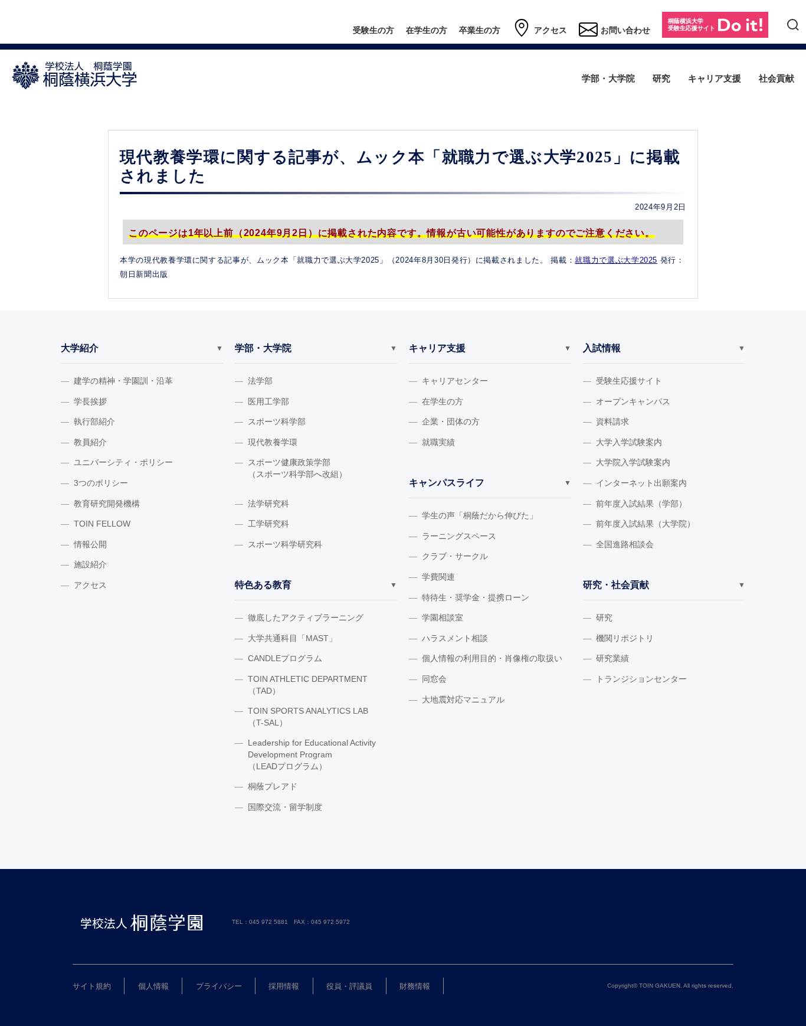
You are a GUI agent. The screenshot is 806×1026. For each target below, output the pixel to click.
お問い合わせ (625, 30)
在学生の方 (426, 30)
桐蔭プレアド (272, 786)
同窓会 (434, 679)
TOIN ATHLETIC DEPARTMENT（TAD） (308, 684)
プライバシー (219, 986)
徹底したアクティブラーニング (305, 617)
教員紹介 (90, 442)
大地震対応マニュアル (463, 699)
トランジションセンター (641, 679)
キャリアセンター (455, 380)
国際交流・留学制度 (285, 807)
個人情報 (153, 986)
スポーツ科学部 (277, 421)
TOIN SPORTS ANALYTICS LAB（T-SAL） (308, 716)
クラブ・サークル (455, 556)
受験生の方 (373, 30)
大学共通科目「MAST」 (292, 638)
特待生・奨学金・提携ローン (475, 597)
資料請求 (612, 421)
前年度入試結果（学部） (641, 503)
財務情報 (414, 986)
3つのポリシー (101, 483)
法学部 (260, 380)
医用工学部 (268, 401)
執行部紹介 (94, 421)
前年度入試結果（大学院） (645, 523)
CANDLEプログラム (285, 658)
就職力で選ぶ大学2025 (616, 260)
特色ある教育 (263, 585)
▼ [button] (219, 348)
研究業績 (612, 658)
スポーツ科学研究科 (285, 544)
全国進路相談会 (625, 544)
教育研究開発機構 (107, 503)
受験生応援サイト (629, 380)
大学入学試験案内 (629, 442)
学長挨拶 (90, 401)
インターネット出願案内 (641, 483)
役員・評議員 (349, 986)
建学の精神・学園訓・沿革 (123, 380)
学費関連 (438, 576)
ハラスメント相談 (455, 638)
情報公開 (90, 544)
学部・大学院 (608, 78)
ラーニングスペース (459, 536)
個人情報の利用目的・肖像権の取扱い (492, 658)
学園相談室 (442, 617)
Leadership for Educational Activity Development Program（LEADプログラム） (312, 754)
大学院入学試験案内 (633, 462)
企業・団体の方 (451, 421)
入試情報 (602, 348)
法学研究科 (268, 503)
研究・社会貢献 (616, 585)
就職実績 (438, 442)
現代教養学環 (272, 442)
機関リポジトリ (625, 638)
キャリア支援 (714, 78)
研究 (661, 78)
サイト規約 (92, 986)
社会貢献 (776, 78)
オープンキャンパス (633, 401)
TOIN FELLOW (102, 523)
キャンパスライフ (446, 483)
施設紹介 (90, 564)
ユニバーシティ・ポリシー (123, 462)
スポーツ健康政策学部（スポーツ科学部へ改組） (297, 468)
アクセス (550, 30)
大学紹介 (80, 348)
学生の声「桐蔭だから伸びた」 (480, 515)
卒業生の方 (479, 30)
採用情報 (283, 986)
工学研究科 (268, 523)
